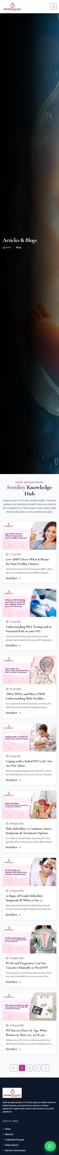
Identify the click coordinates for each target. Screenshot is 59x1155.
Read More (11, 578)
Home (8, 247)
